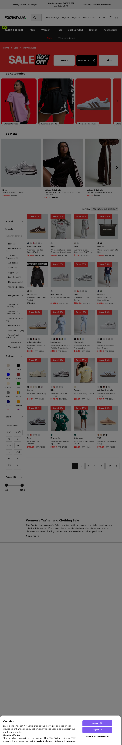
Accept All (97, 723)
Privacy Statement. (66, 741)
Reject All (97, 730)
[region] (60, 730)
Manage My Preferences (97, 736)
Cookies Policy (11, 735)
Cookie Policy (42, 741)
